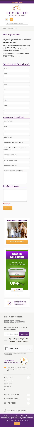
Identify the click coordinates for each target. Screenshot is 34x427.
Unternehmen (8, 381)
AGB (5, 389)
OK (17, 424)
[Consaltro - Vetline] (17, 270)
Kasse (20, 2)
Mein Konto (15, 2)
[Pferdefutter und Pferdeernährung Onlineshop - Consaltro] (17, 10)
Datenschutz (8, 383)
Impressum (7, 386)
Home (4, 28)
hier (27, 420)
